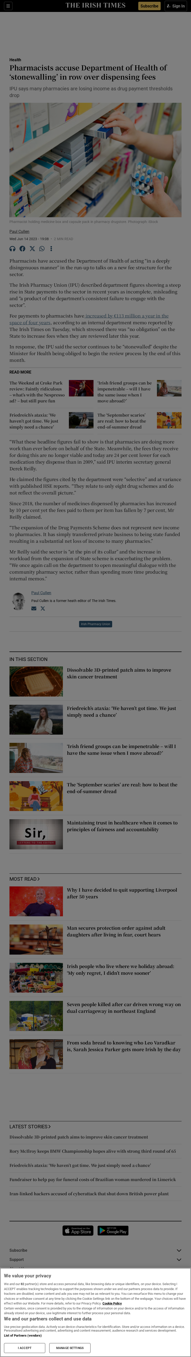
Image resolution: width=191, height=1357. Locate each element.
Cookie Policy (112, 1303)
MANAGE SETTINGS (70, 1348)
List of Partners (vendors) (23, 1335)
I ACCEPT (24, 1348)
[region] (95, 1312)
